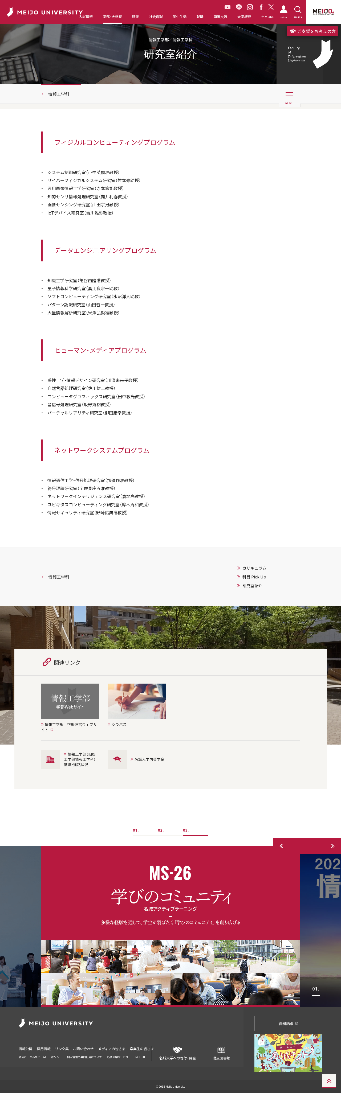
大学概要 (244, 16)
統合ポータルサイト (31, 1057)
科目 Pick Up (254, 577)
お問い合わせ (83, 1048)
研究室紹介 (252, 586)
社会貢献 (156, 16)
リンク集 (62, 1048)
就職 (200, 16)
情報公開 (26, 1048)
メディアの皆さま (111, 1048)
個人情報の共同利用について (84, 1057)
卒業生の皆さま (142, 1048)
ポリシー (56, 1057)
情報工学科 (59, 94)
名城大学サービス (117, 1057)
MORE (269, 16)
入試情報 (86, 16)
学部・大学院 (112, 16)
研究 (135, 16)
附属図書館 (221, 1058)
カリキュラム (254, 568)
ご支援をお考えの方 (316, 31)
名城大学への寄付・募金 (177, 1058)
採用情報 (44, 1048)
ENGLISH (139, 1057)
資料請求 (286, 1023)
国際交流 (220, 16)
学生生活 (179, 16)
